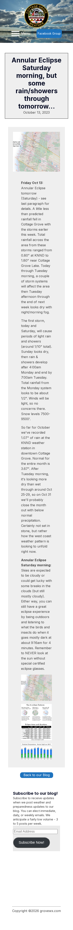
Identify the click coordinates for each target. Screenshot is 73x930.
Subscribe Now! (31, 842)
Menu (25, 33)
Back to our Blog (37, 775)
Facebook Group (49, 33)
